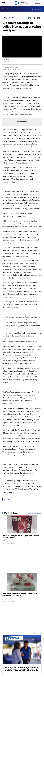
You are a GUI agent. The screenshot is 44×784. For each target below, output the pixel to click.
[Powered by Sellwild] (39, 633)
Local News (8, 18)
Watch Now (38, 3)
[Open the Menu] (3, 3)
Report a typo (8, 499)
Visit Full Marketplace (35, 513)
